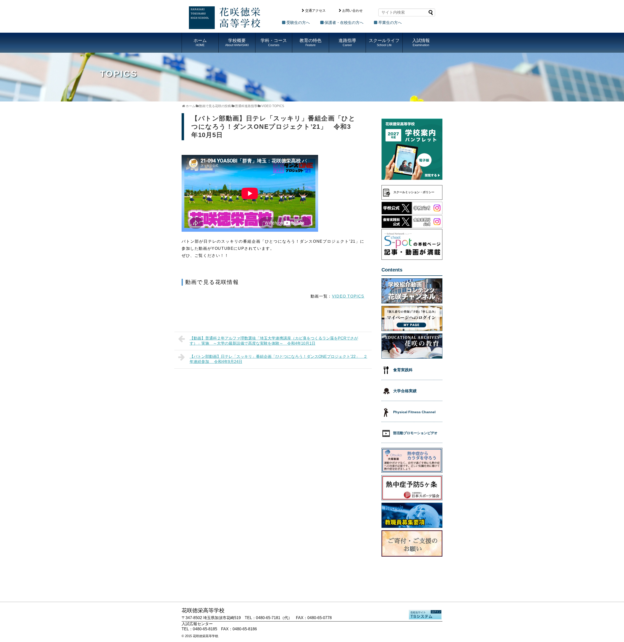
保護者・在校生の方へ (343, 22)
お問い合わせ (352, 10)
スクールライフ (384, 42)
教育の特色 (311, 42)
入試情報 (421, 42)
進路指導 (347, 42)
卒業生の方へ (390, 22)
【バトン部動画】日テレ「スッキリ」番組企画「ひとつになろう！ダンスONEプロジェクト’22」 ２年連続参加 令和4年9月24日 (278, 359)
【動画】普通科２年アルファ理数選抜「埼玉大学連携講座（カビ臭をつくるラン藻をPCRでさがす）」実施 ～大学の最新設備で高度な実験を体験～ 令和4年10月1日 (274, 340)
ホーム (200, 42)
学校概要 (237, 42)
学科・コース (274, 42)
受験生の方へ (298, 22)
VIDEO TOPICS (348, 296)
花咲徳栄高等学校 (205, 636)
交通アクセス (315, 10)
